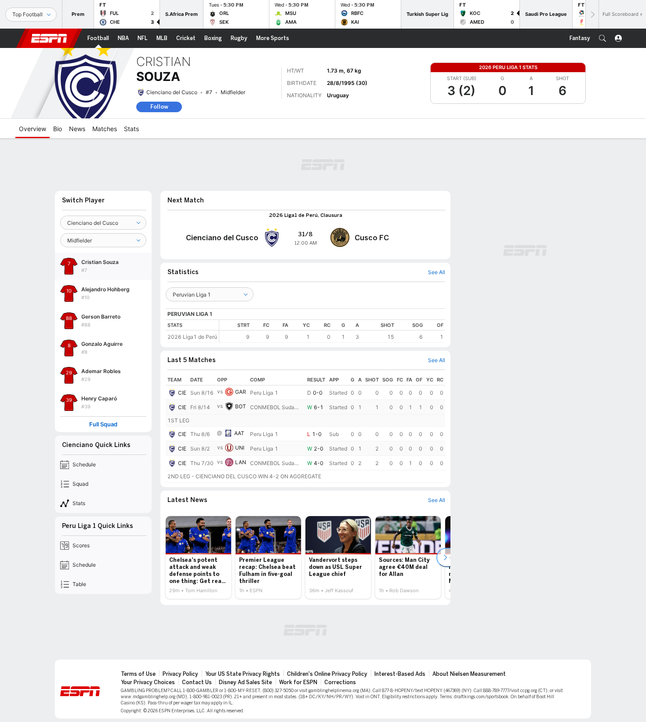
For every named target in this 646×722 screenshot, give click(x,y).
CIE (182, 392)
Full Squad (103, 424)
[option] (198, 557)
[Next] (592, 14)
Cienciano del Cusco (171, 92)
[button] (602, 38)
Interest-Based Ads (399, 674)
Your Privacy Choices (148, 682)
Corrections (340, 682)
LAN (240, 462)
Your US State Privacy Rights (242, 674)
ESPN (49, 38)
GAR (240, 391)
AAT (239, 433)
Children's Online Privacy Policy (327, 674)
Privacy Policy (180, 674)
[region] (332, 331)
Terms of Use (138, 674)
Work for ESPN (298, 682)
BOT (240, 406)
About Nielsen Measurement (469, 674)
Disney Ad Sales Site (245, 682)
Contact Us (197, 682)
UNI (239, 447)
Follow (159, 106)
